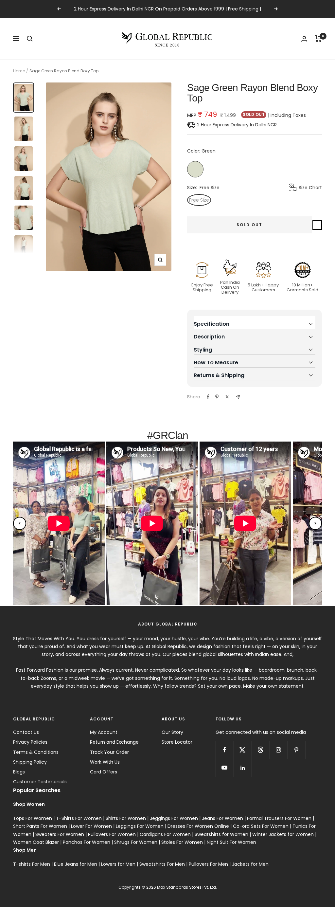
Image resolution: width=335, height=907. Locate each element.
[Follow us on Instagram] (279, 750)
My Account (103, 732)
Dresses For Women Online (198, 826)
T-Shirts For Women (79, 818)
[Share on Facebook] (208, 396)
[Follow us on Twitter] (243, 750)
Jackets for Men (250, 864)
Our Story (172, 732)
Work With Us (105, 762)
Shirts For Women (126, 818)
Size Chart (310, 187)
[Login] (304, 39)
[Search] (30, 39)
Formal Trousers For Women (279, 818)
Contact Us (26, 732)
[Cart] (318, 38)
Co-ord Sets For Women (261, 826)
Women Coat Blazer (36, 842)
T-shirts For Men (31, 864)
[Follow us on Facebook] (225, 750)
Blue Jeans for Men (75, 864)
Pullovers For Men (208, 864)
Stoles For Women (182, 842)
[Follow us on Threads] (261, 750)
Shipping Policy (30, 762)
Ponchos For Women (86, 842)
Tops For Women (32, 818)
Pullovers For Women (112, 834)
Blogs (19, 772)
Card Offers (103, 772)
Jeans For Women (222, 818)
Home (19, 71)
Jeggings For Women (174, 818)
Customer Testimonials (40, 781)
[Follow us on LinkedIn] (243, 768)
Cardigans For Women (165, 834)
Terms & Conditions (36, 752)
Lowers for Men (118, 864)
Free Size (199, 200)
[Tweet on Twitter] (227, 396)
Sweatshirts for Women (221, 834)
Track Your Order (109, 752)
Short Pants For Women (40, 826)
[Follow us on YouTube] (225, 768)
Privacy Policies (30, 742)
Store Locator (177, 742)
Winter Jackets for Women (283, 834)
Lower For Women (91, 826)
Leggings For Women (140, 826)
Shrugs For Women (135, 842)
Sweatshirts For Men (162, 864)
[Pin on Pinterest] (217, 396)
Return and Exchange (114, 742)
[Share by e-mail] (238, 397)
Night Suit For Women (231, 842)
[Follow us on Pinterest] (297, 750)
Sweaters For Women (59, 834)
